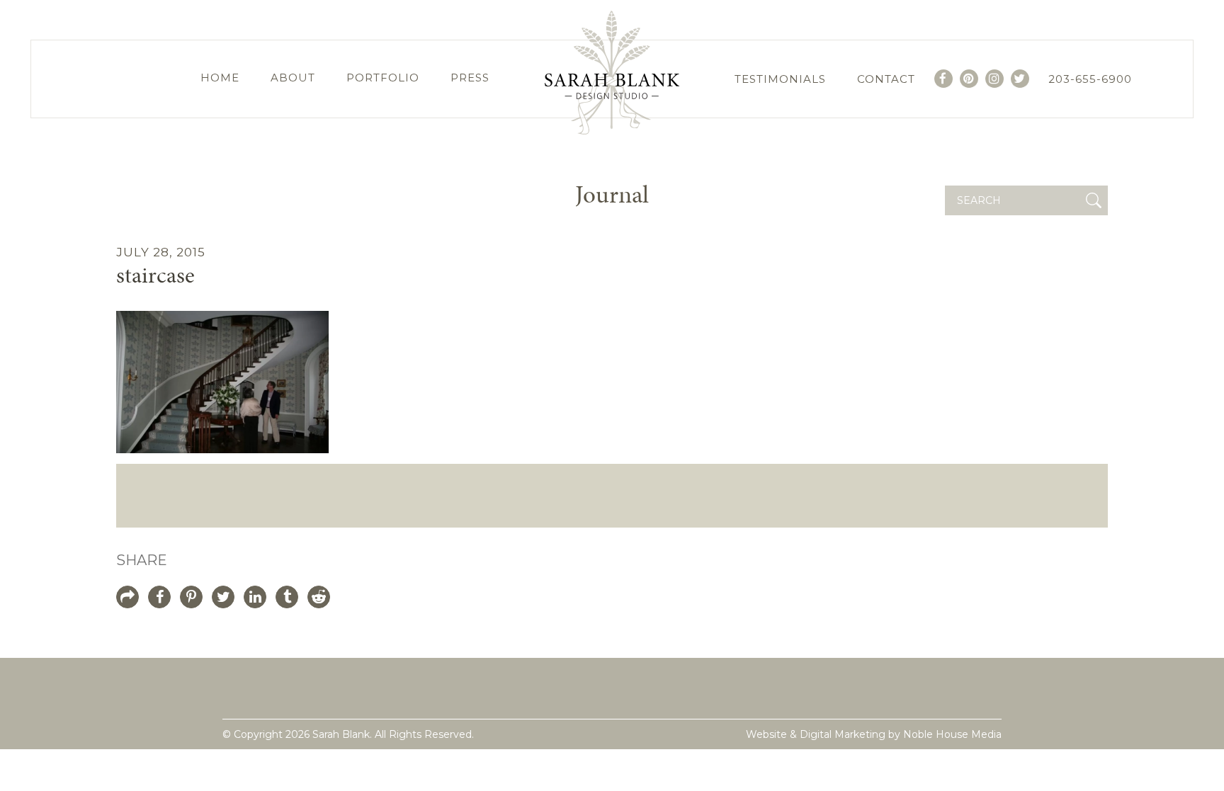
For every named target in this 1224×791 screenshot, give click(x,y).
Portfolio (382, 77)
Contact (886, 79)
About (293, 77)
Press (469, 77)
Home (219, 77)
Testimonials (780, 79)
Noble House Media (952, 734)
